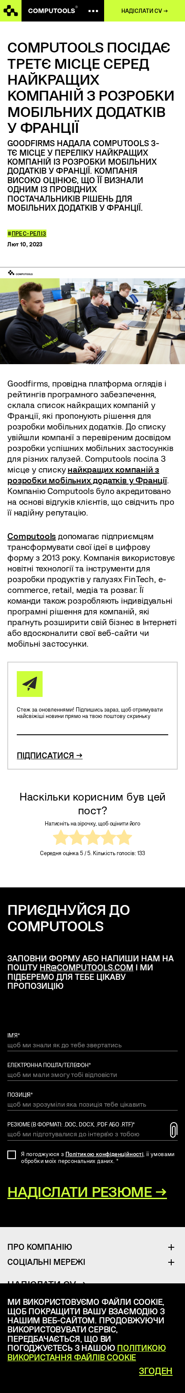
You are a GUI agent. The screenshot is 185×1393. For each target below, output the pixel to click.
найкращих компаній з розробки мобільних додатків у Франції (87, 474)
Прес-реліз (29, 233)
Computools (31, 536)
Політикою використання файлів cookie (86, 1352)
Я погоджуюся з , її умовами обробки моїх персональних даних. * (98, 1157)
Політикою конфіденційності (104, 1154)
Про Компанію (39, 1247)
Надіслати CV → (144, 11)
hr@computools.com (86, 967)
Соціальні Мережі (46, 1262)
